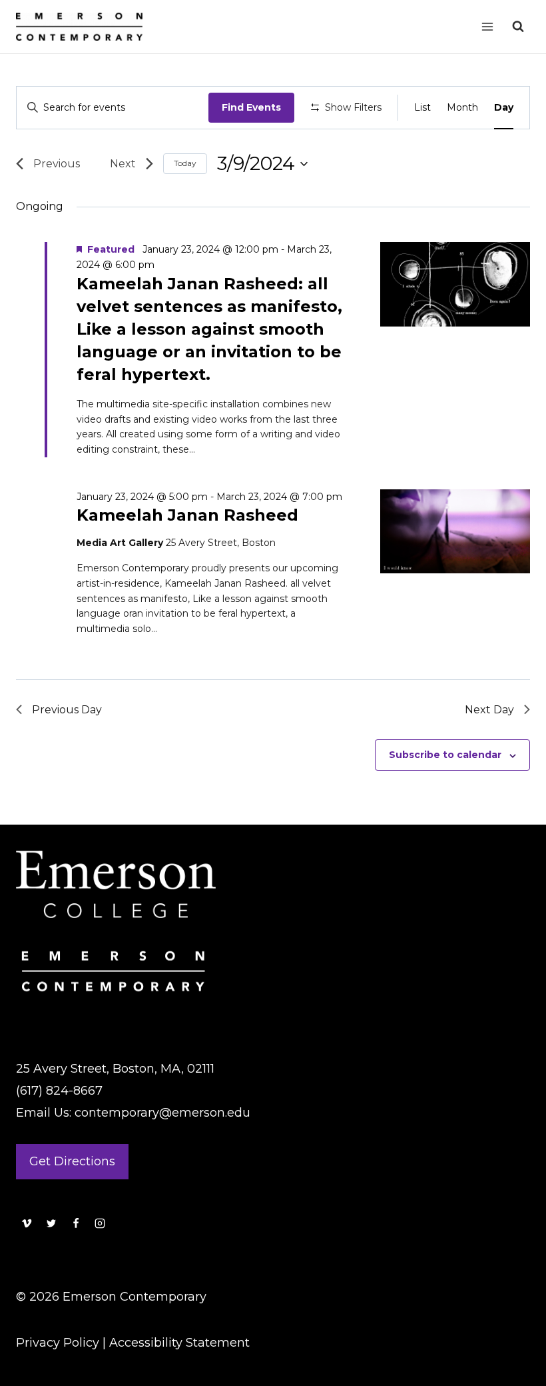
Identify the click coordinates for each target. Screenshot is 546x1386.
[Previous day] (53, 164)
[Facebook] (76, 1223)
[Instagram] (100, 1223)
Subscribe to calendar (445, 755)
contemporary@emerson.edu (162, 1112)
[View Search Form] (518, 27)
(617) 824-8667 (59, 1090)
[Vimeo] (26, 1223)
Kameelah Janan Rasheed (187, 515)
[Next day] (126, 164)
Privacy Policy (57, 1342)
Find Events (251, 107)
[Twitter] (51, 1223)
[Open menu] (487, 26)
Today (185, 163)
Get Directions (72, 1161)
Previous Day (67, 709)
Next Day (489, 709)
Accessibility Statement (179, 1342)
